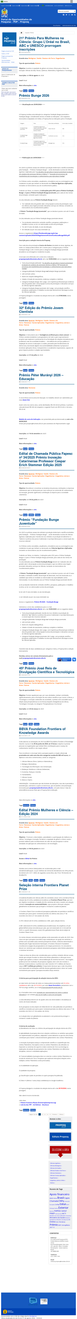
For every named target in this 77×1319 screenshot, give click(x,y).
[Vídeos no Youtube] (69, 15)
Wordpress (33, 1316)
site (35, 85)
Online (52, 1221)
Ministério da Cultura (55, 1215)
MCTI (64, 1213)
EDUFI (67, 1204)
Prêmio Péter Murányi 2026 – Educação (41, 377)
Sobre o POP (5, 54)
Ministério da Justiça (65, 1215)
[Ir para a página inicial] (21, 32)
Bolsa (55, 1198)
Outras (26, 325)
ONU (57, 1222)
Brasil (6, 1)
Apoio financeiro (59, 1194)
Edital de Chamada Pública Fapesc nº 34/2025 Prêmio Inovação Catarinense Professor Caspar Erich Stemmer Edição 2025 (46, 459)
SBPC (60, 1225)
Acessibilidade (49, 5)
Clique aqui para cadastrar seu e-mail (9, 89)
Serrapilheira (66, 1225)
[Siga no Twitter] (66, 15)
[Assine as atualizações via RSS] (75, 15)
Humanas (27, 323)
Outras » (52, 1183)
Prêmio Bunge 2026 (34, 95)
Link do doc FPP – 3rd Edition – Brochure (35, 1105)
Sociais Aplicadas (38, 323)
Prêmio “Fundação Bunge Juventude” (39, 521)
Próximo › (54, 1114)
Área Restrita (57, 25)
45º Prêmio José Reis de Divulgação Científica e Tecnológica (46, 670)
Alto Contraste (58, 5)
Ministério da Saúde (57, 1217)
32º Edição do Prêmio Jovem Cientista (41, 309)
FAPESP (64, 1211)
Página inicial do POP (8, 51)
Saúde (39, 58)
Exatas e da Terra (49, 58)
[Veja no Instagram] (72, 15)
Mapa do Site (68, 5)
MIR (69, 1219)
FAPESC (31, 515)
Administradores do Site (69, 25)
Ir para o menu (16, 5)
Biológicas (32, 58)
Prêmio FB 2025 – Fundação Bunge (46, 602)
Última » (61, 1114)
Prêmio (37, 63)
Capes (67, 1198)
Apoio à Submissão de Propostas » (8, 75)
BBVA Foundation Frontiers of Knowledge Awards (42, 730)
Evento (56, 1208)
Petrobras (62, 1222)
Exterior (26, 805)
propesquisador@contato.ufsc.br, (41, 788)
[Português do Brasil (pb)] (43, 5)
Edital (27, 858)
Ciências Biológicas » (56, 1166)
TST (54, 1227)
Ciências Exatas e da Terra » (58, 1170)
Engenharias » (54, 1178)
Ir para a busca (25, 5)
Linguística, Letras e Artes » (57, 1180)
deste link (26, 400)
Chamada (54, 1201)
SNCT (51, 1227)
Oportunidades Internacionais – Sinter (8, 61)
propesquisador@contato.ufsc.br (30, 609)
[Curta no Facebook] (63, 15)
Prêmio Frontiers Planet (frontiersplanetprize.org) (38, 1103)
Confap (57, 1204)
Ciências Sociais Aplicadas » (58, 1175)
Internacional (58, 1213)
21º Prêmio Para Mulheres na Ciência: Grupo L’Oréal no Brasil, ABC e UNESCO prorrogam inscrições (44, 44)
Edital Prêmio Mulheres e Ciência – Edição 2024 (46, 812)
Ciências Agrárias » (55, 1163)
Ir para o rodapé (34, 5)
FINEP (52, 1213)
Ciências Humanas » (56, 1173)
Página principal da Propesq (7, 57)
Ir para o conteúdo (6, 5)
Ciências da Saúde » (56, 1168)
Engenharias (60, 58)
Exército (52, 1211)
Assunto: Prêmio (29, 33)
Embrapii (52, 1208)
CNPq (31, 724)
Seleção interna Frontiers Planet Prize (44, 887)
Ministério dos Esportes (62, 1219)
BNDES (52, 1198)
